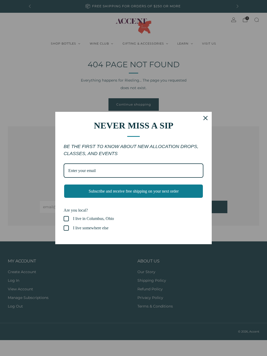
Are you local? (76, 210)
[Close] (205, 118)
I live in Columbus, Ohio (93, 218)
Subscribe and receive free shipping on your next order (134, 191)
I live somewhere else (90, 228)
